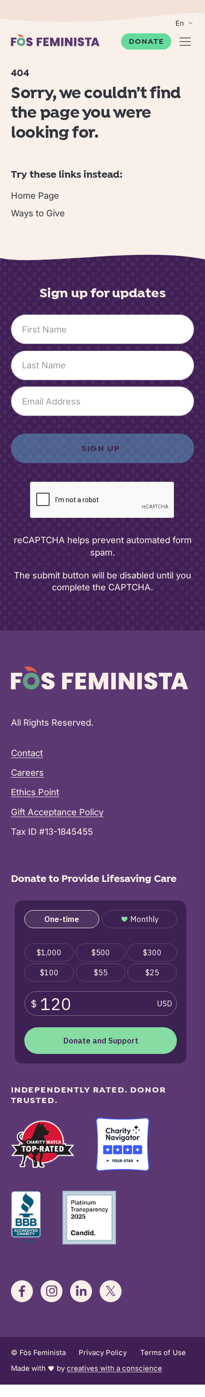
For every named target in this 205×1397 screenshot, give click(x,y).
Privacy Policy (103, 1352)
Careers (27, 772)
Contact (27, 753)
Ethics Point (35, 792)
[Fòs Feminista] (55, 40)
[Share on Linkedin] (81, 1291)
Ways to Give (38, 213)
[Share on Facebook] (22, 1291)
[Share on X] (111, 1291)
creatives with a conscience (114, 1368)
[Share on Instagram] (51, 1291)
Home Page (35, 195)
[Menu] (185, 42)
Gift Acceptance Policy (57, 812)
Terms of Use (163, 1352)
